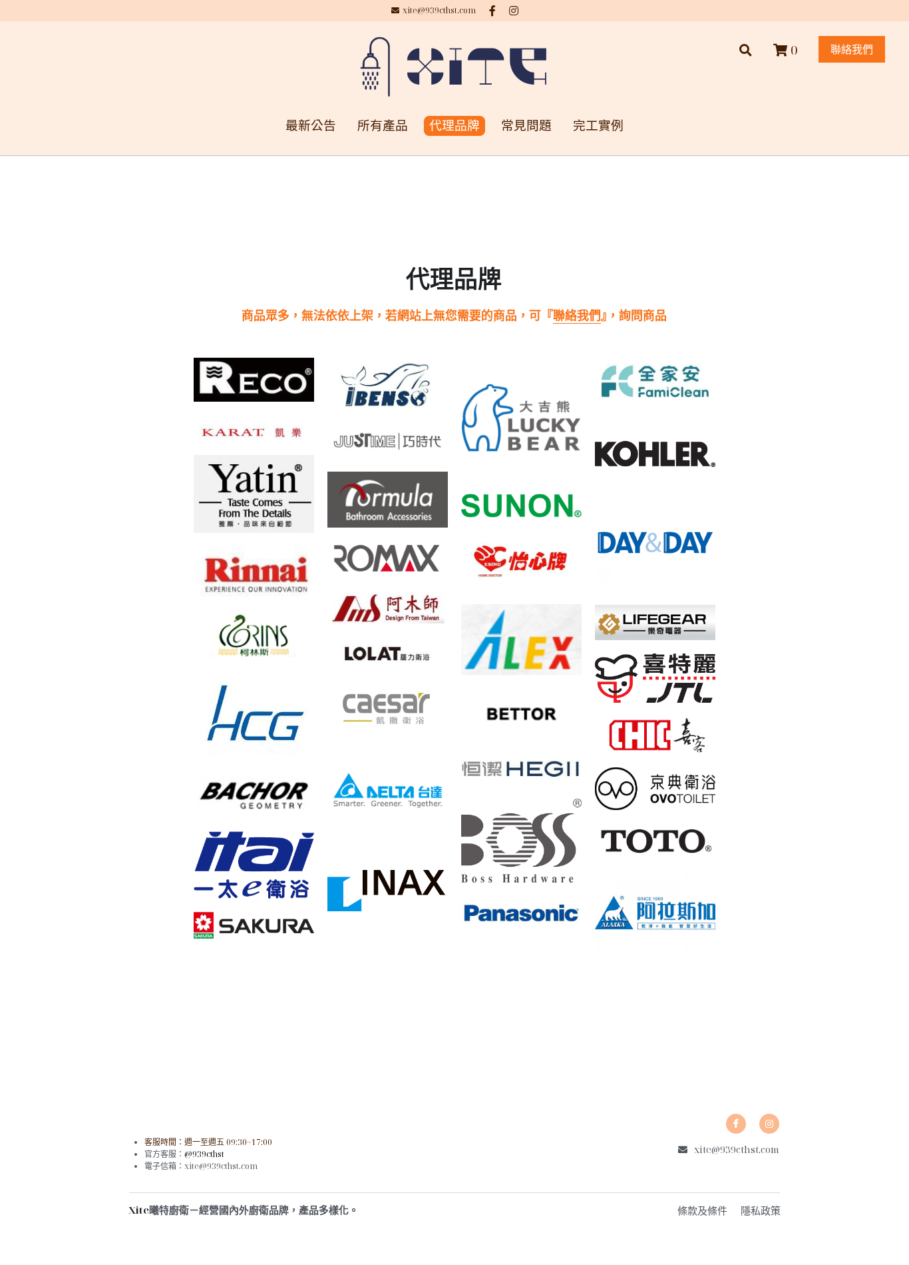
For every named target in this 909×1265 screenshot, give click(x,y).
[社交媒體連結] (492, 10)
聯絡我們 (851, 49)
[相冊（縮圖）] (254, 380)
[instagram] (769, 1124)
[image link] (454, 65)
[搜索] (745, 50)
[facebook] (736, 1124)
